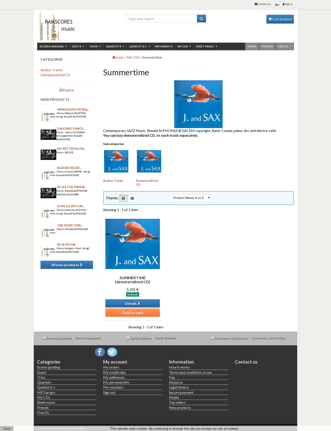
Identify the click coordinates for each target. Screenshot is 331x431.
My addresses (114, 377)
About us (176, 382)
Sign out (109, 392)
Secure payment (181, 392)
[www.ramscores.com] (66, 25)
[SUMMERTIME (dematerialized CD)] (132, 244)
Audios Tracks (113, 180)
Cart (282, 19)
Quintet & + (138, 46)
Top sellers (177, 402)
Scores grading (52, 46)
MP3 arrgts (163, 46)
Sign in (289, 4)
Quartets (114, 46)
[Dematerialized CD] (149, 161)
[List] (132, 198)
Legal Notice (179, 387)
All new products (65, 265)
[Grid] (123, 198)
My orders (111, 367)
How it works (179, 367)
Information (181, 361)
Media (251, 46)
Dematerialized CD (55, 75)
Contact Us (264, 4)
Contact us (246, 361)
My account (115, 361)
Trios (93, 46)
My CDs (182, 46)
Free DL (283, 46)
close (7, 428)
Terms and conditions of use (190, 372)
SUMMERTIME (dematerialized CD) (132, 279)
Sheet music (205, 46)
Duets (77, 46)
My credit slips (114, 372)
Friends (267, 46)
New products (55, 99)
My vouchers (113, 387)
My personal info (116, 382)
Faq (172, 377)
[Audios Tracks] (116, 161)
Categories (48, 361)
